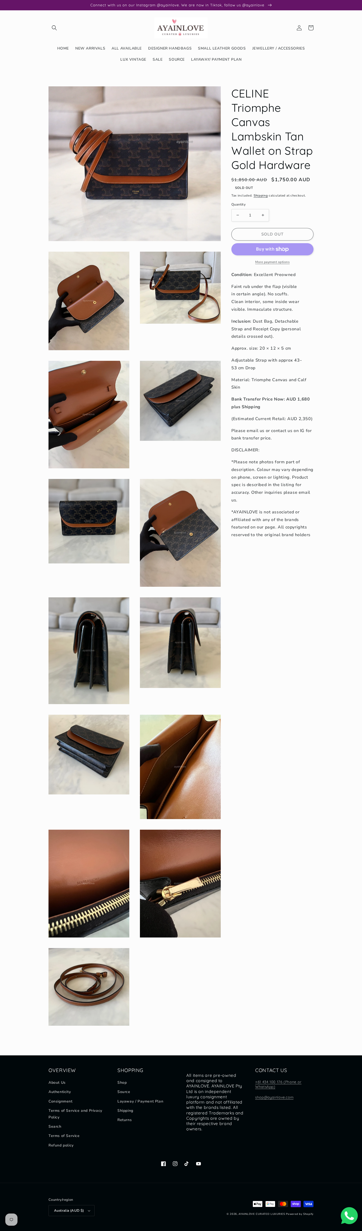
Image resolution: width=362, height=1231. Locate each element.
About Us (57, 1082)
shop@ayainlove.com (274, 1097)
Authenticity (59, 1091)
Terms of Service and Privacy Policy (75, 1114)
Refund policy (61, 1145)
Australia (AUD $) (69, 1210)
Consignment (60, 1101)
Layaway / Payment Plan (140, 1101)
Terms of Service (64, 1135)
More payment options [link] (272, 262)
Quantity (238, 204)
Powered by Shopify (300, 1214)
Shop (122, 1082)
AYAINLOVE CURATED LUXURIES (262, 1214)
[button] (54, 28)
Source (123, 1091)
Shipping (261, 195)
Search (54, 1126)
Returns (124, 1119)
